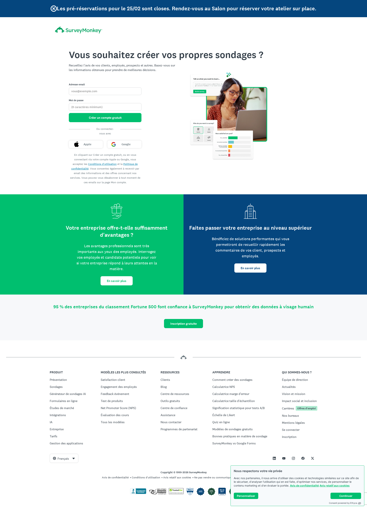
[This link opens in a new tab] (274, 458)
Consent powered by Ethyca (343, 503)
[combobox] (64, 458)
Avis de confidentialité (304, 485)
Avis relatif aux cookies (335, 485)
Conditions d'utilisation (102, 164)
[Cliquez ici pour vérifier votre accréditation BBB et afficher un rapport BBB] (138, 493)
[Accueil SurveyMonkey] (78, 29)
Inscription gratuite (183, 324)
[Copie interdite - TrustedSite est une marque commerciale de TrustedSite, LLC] (176, 493)
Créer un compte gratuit (105, 118)
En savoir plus (116, 281)
